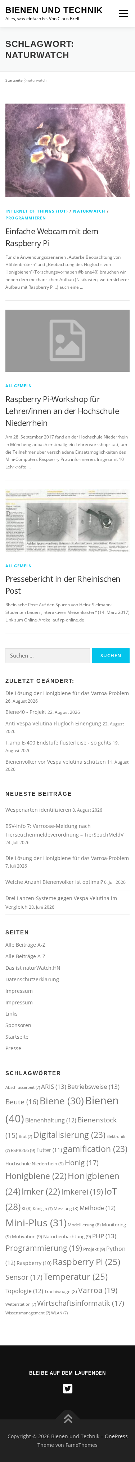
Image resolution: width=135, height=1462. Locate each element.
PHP (104, 1236)
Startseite (14, 80)
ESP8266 (23, 1150)
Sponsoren (18, 1025)
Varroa (97, 1290)
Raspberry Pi (86, 1261)
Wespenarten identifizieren (38, 809)
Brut (25, 1136)
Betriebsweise (93, 1086)
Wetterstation (20, 1304)
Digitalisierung (69, 1134)
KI (27, 1208)
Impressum (19, 990)
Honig (82, 1162)
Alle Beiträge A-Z (25, 944)
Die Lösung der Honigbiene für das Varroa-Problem (67, 693)
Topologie (24, 1291)
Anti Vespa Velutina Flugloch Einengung (54, 723)
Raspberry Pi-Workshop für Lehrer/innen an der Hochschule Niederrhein (62, 410)
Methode (98, 1208)
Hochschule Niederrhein (34, 1163)
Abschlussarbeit (22, 1087)
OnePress (116, 1436)
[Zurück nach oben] (67, 1419)
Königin (43, 1208)
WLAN (59, 1312)
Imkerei (82, 1191)
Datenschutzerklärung (32, 979)
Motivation (27, 1236)
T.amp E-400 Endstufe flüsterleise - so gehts (59, 742)
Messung (66, 1208)
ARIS (53, 1086)
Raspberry (34, 1263)
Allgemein (18, 385)
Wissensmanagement (27, 1312)
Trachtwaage (60, 1291)
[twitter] (67, 1388)
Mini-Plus (36, 1222)
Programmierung (43, 1248)
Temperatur (76, 1276)
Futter (49, 1150)
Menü (123, 13)
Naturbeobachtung (67, 1236)
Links (11, 1013)
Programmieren (25, 218)
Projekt (94, 1249)
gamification (95, 1149)
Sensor (23, 1277)
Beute (22, 1102)
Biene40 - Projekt (26, 711)
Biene (62, 1100)
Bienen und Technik (54, 10)
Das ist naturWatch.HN (32, 967)
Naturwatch (89, 211)
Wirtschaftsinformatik (80, 1303)
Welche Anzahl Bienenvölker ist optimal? (54, 881)
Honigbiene (36, 1176)
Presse (13, 1048)
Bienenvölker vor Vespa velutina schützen (56, 761)
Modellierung (84, 1225)
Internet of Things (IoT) (36, 211)
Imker (41, 1191)
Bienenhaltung (50, 1120)
